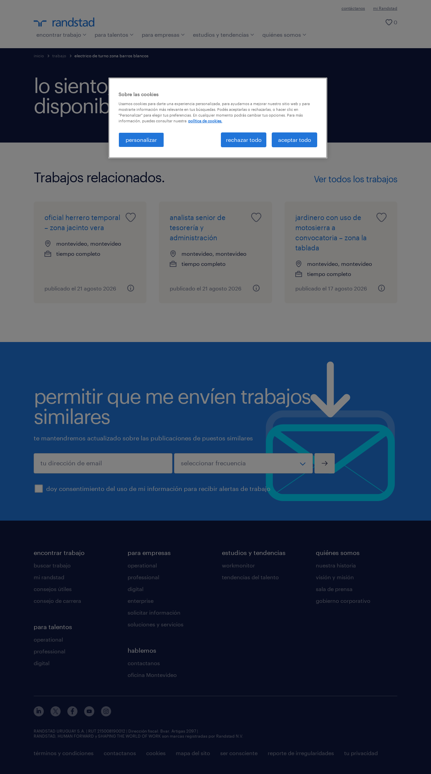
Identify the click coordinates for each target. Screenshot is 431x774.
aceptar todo (294, 139)
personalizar (141, 139)
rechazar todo (244, 139)
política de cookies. (205, 121)
